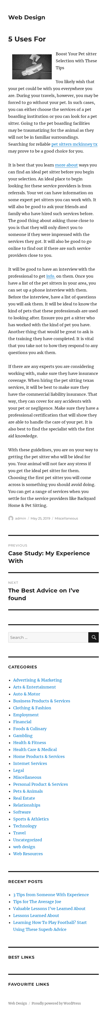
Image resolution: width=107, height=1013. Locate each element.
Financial (22, 721)
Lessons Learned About (36, 915)
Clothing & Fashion (32, 707)
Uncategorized (27, 839)
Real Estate (24, 798)
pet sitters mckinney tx (75, 144)
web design (24, 846)
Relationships (26, 805)
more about (66, 165)
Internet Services (30, 763)
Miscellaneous (66, 518)
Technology (25, 825)
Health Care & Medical (35, 749)
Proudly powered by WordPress (56, 1003)
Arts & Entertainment (34, 687)
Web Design (26, 17)
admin (20, 518)
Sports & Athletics (31, 819)
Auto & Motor (26, 693)
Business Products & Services (41, 700)
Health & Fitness (29, 742)
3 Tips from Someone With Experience (51, 894)
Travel (19, 832)
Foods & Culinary (30, 728)
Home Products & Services (39, 756)
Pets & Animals (28, 791)
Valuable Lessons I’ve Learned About (49, 908)
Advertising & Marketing (37, 680)
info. (50, 276)
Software (22, 812)
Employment (26, 714)
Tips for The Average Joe (37, 901)
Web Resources (28, 853)
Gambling (23, 735)
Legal (18, 770)
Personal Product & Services (40, 784)
